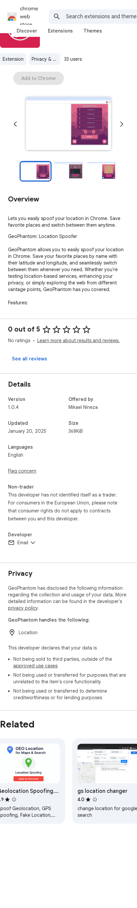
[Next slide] (121, 124)
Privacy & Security (46, 59)
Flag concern (22, 471)
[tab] (27, 31)
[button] (68, 124)
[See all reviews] (29, 359)
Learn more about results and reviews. (78, 340)
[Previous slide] (15, 124)
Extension (13, 59)
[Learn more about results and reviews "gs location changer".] (95, 799)
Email (22, 543)
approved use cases (35, 666)
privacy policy (23, 608)
